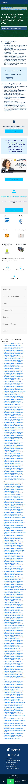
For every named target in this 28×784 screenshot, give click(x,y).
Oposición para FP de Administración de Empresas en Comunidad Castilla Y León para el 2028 (15, 730)
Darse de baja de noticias (12, 762)
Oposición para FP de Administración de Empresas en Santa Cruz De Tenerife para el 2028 (14, 678)
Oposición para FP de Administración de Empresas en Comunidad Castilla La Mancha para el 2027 (15, 527)
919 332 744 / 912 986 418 (12, 768)
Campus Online (24, 781)
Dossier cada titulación (11, 766)
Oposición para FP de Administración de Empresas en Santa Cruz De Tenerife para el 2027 (14, 480)
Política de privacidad (14, 777)
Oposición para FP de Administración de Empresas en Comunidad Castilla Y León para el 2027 (15, 532)
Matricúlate (17, 781)
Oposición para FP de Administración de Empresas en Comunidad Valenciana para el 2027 (14, 522)
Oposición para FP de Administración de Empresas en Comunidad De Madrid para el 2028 (14, 715)
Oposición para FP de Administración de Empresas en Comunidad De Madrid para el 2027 (14, 517)
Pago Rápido (9, 758)
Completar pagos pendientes (13, 760)
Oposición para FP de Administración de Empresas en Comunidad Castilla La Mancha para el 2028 (15, 725)
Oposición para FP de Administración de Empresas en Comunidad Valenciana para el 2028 (14, 720)
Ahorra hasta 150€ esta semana (11, 28)
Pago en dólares (10, 764)
